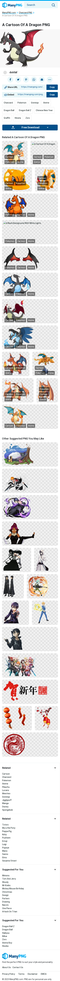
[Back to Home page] (12, 5)
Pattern (5, 898)
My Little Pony (8, 828)
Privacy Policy (8, 974)
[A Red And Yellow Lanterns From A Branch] (46, 718)
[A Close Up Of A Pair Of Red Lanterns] (16, 718)
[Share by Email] (42, 79)
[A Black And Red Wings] (30, 258)
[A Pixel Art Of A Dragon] (30, 205)
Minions (5, 875)
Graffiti (7, 118)
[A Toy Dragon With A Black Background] (45, 364)
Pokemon (21, 103)
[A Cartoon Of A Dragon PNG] (14, 153)
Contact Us (18, 967)
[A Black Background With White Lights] (30, 223)
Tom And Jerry (9, 879)
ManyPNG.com (9, 13)
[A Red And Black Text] (30, 691)
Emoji (4, 841)
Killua (4, 936)
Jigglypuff (7, 800)
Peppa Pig (7, 831)
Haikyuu (5, 933)
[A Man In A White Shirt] (46, 559)
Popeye (5, 848)
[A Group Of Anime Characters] (30, 665)
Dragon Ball (9, 110)
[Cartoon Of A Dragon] (30, 311)
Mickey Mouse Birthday (13, 888)
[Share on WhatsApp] (34, 79)
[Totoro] (30, 454)
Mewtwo (6, 793)
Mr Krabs (6, 885)
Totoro (5, 825)
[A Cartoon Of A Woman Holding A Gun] (42, 586)
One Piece (7, 908)
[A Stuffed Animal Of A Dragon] (46, 179)
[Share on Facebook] (10, 79)
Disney (5, 806)
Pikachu (6, 787)
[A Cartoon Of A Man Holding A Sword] (45, 612)
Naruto (5, 905)
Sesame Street (9, 861)
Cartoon (9, 157)
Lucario (5, 790)
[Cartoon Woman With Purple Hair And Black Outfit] (30, 533)
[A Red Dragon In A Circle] (30, 744)
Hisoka (5, 946)
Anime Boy (7, 943)
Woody (5, 882)
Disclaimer (33, 974)
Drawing (6, 902)
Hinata (18, 118)
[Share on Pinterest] (26, 79)
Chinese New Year (44, 110)
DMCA (43, 974)
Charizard (8, 103)
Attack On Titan (9, 911)
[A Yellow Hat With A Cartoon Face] (17, 179)
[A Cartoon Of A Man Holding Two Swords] (30, 480)
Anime (46, 103)
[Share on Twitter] (18, 79)
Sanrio (5, 854)
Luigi (4, 844)
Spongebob (7, 810)
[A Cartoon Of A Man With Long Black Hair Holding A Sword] (16, 559)
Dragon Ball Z (25, 110)
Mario (4, 851)
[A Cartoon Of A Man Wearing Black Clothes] (12, 586)
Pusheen (6, 838)
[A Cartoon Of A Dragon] (44, 144)
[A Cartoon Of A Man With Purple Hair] (15, 612)
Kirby (4, 834)
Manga (5, 803)
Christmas (7, 892)
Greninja (35, 103)
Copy (52, 87)
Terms (21, 974)
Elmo (4, 857)
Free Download (30, 127)
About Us (6, 967)
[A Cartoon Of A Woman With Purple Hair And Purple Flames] (30, 507)
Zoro (27, 118)
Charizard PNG (25, 13)
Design (5, 895)
